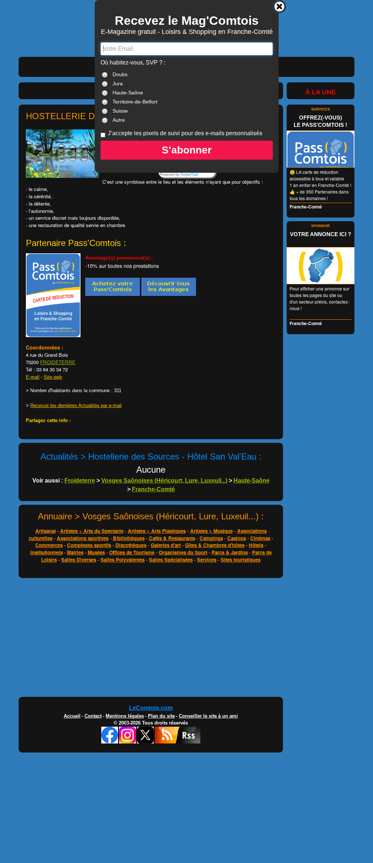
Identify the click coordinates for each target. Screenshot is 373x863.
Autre (119, 120)
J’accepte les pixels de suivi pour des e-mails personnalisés (185, 133)
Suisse (120, 111)
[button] (187, 150)
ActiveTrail (189, 174)
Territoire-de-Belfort (135, 102)
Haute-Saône (128, 92)
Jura (118, 83)
